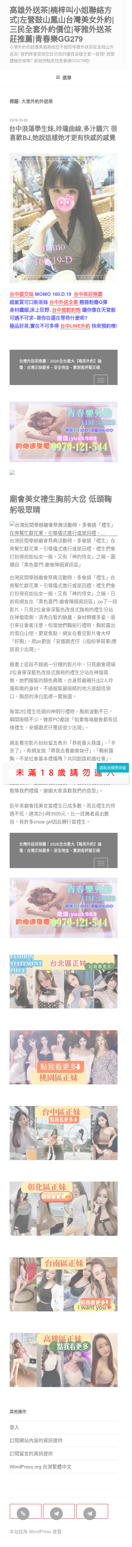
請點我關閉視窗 (112, 767)
